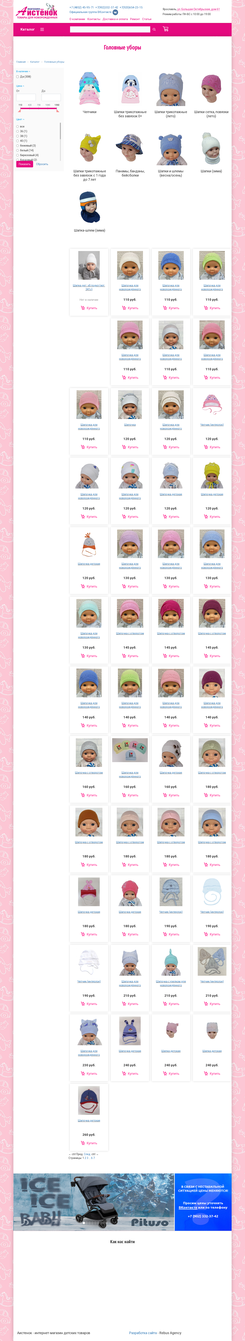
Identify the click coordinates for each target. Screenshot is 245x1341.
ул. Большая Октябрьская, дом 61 (198, 9)
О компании (77, 19)
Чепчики (89, 112)
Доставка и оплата (115, 19)
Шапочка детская (171, 494)
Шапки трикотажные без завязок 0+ (130, 114)
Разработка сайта (143, 1333)
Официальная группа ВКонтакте (90, 12)
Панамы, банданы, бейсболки (130, 173)
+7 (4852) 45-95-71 (81, 7)
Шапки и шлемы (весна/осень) (171, 173)
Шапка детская (170, 1051)
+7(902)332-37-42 (106, 7)
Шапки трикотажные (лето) (170, 114)
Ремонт (135, 19)
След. (87, 1154)
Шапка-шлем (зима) (89, 230)
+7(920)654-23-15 (131, 7)
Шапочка (130, 424)
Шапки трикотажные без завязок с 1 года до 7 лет (89, 175)
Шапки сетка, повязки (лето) (211, 114)
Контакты (93, 19)
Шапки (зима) (211, 171)
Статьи (146, 19)
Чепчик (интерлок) (212, 424)
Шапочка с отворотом (130, 633)
